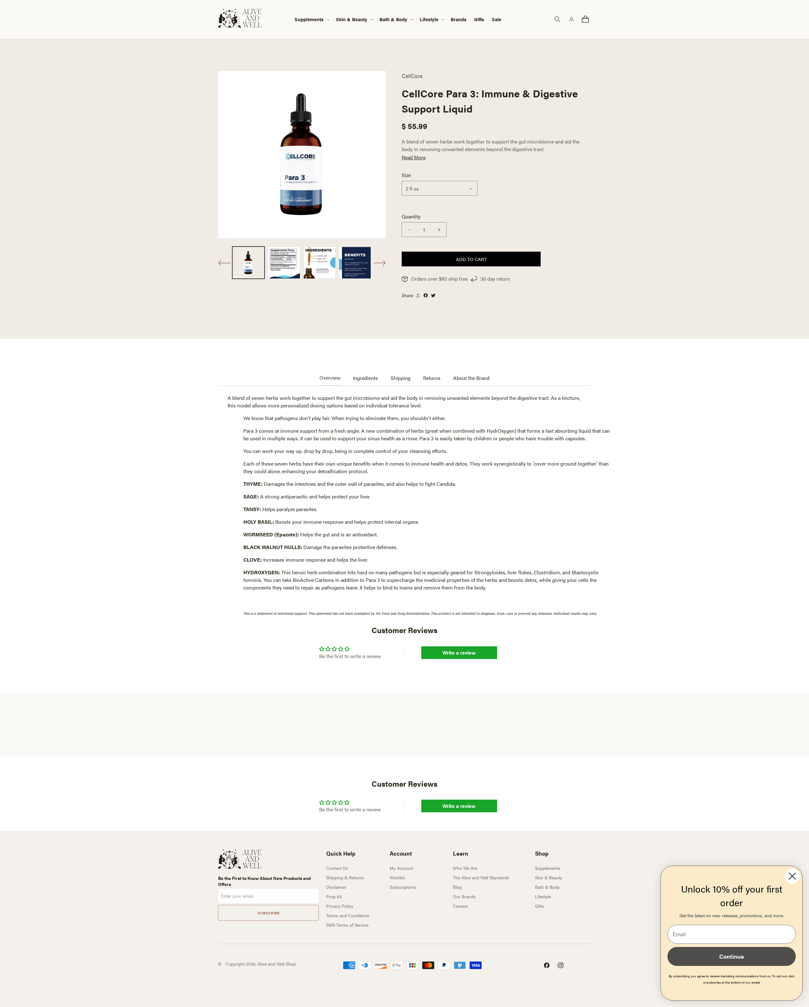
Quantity (411, 216)
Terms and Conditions (347, 915)
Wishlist (397, 877)
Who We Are (465, 868)
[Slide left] (224, 262)
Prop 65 (334, 896)
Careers (460, 906)
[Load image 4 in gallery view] (355, 263)
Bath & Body (547, 887)
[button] (311, 19)
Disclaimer (336, 887)
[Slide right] (379, 263)
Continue (731, 956)
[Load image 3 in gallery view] (319, 263)
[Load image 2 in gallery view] (284, 263)
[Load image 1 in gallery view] (248, 263)
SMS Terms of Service (347, 925)
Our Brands (464, 896)
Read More (414, 157)
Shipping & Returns (345, 877)
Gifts (539, 906)
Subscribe (268, 913)
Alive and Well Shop (277, 964)
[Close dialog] (792, 876)
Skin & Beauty (548, 877)
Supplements (547, 868)
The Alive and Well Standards (481, 877)
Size (406, 175)
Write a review (459, 652)
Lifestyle (543, 896)
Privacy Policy (339, 906)
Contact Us (337, 868)
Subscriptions (403, 887)
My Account (401, 868)
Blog (457, 887)
